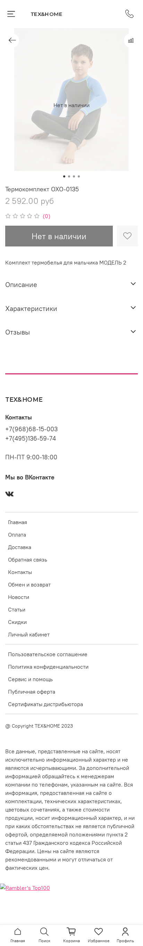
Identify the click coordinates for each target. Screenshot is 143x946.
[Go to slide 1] (64, 176)
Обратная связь (27, 559)
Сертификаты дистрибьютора (45, 704)
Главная (17, 522)
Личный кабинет (29, 634)
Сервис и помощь (30, 679)
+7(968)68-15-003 (31, 429)
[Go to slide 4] (79, 176)
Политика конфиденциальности (48, 666)
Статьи (16, 609)
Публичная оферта (31, 691)
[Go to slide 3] (74, 176)
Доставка (19, 547)
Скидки (17, 621)
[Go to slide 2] (69, 176)
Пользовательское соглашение (47, 654)
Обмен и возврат (29, 584)
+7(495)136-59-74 (30, 438)
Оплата (17, 534)
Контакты (20, 572)
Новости (18, 596)
